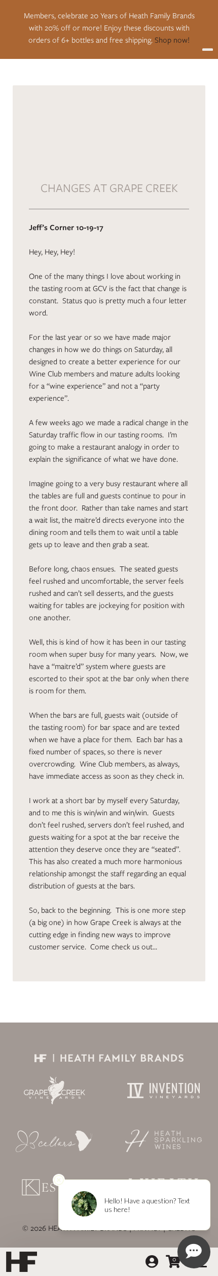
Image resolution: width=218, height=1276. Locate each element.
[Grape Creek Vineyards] (54, 1090)
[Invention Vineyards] (163, 1090)
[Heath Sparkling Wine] (163, 1141)
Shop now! (172, 40)
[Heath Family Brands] (109, 1057)
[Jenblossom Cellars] (54, 1141)
